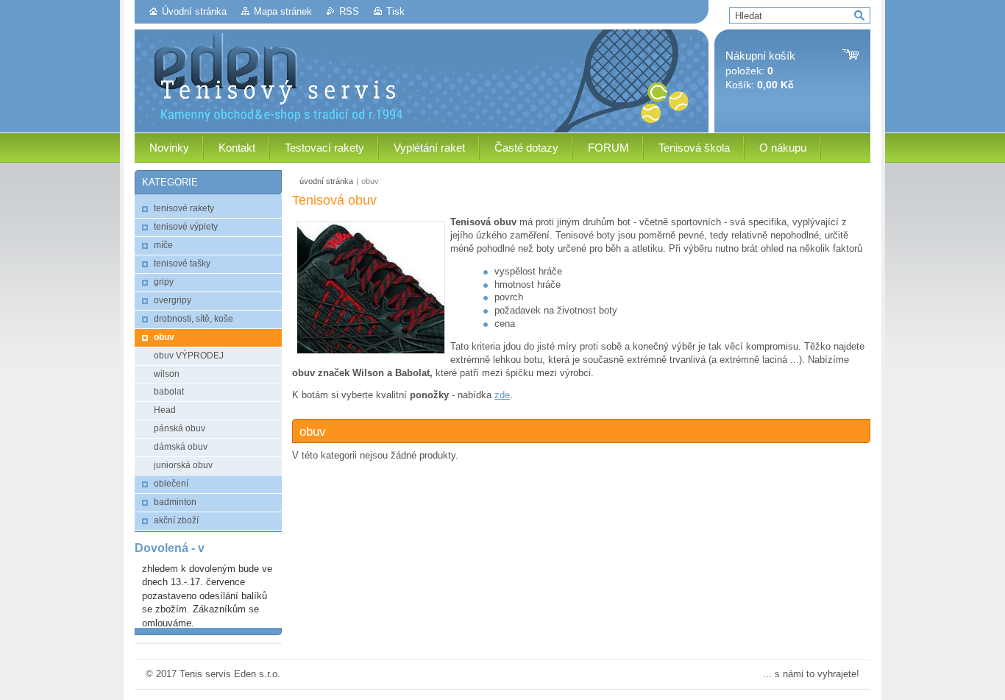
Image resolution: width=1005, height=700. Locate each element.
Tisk (395, 11)
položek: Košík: (760, 70)
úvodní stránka (326, 181)
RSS (349, 11)
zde (502, 394)
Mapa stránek (283, 11)
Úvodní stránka (194, 11)
